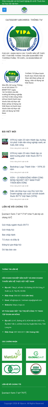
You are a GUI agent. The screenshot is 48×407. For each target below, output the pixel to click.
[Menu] (4, 10)
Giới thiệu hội (8, 230)
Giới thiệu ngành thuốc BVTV (15, 225)
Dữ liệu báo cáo (9, 249)
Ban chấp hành (8, 235)
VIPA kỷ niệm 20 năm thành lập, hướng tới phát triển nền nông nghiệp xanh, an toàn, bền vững (28, 142)
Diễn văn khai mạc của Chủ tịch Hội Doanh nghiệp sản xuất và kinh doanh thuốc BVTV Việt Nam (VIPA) (27, 193)
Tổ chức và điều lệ (10, 239)
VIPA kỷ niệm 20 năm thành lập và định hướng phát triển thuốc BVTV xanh (26, 156)
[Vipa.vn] (25, 10)
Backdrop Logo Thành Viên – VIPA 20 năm (27, 168)
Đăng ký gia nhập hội (11, 244)
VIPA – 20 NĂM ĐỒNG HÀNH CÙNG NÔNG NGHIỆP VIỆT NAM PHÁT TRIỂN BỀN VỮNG (26, 180)
